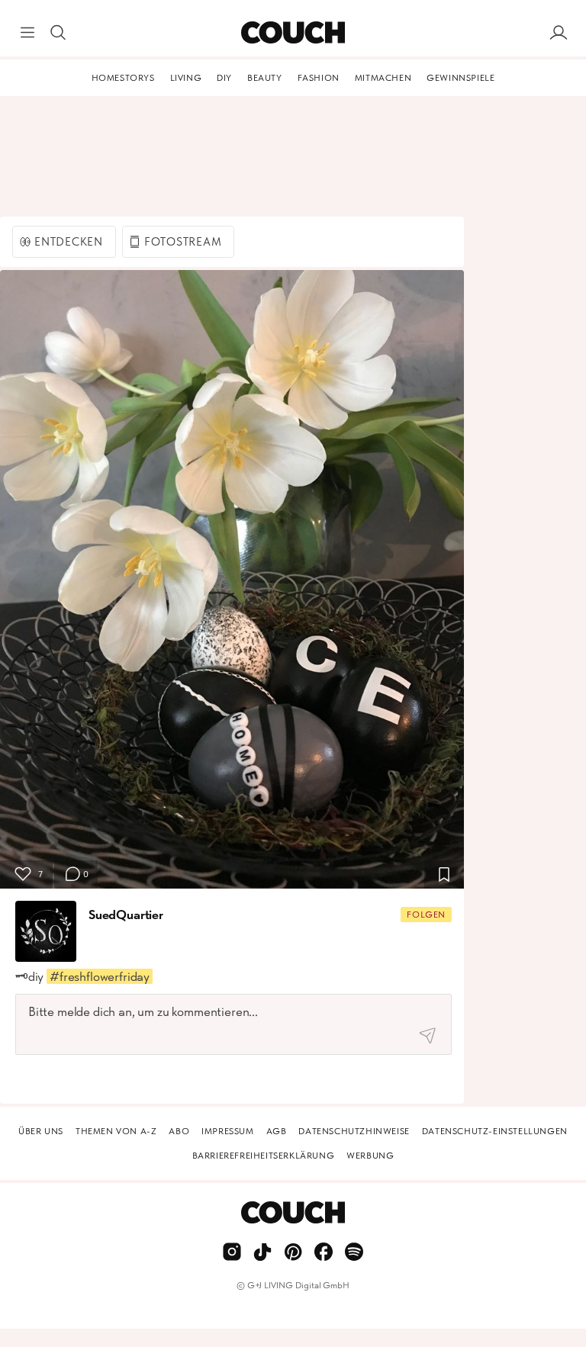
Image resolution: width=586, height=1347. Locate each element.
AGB (276, 1131)
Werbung (370, 1155)
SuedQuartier (126, 914)
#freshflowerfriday (100, 976)
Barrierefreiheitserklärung (263, 1155)
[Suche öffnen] (58, 33)
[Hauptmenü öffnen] (27, 33)
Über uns (40, 1131)
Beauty (264, 77)
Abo (179, 1131)
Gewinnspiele (460, 77)
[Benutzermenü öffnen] (558, 33)
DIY (224, 77)
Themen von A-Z (116, 1131)
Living (186, 77)
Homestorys (123, 77)
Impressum (227, 1131)
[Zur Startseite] (292, 32)
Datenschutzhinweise (353, 1131)
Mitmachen (383, 77)
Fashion (319, 77)
